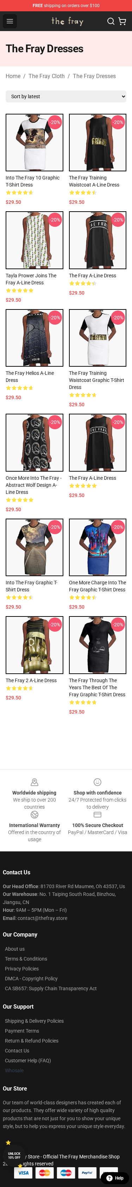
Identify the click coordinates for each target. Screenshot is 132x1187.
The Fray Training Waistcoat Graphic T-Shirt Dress (96, 380)
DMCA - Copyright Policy (31, 978)
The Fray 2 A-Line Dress (31, 680)
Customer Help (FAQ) (28, 1060)
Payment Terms (22, 1031)
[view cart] (122, 21)
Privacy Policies (22, 969)
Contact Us (17, 1050)
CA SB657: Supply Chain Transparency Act (51, 988)
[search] (111, 21)
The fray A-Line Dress (92, 275)
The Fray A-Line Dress (92, 478)
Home (13, 76)
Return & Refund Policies (31, 1041)
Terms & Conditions (26, 959)
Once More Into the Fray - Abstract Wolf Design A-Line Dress (34, 485)
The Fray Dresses (94, 76)
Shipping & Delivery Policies (34, 1021)
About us (15, 949)
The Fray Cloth (47, 76)
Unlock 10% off (14, 1155)
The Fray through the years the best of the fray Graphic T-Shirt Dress (97, 687)
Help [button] (119, 1178)
